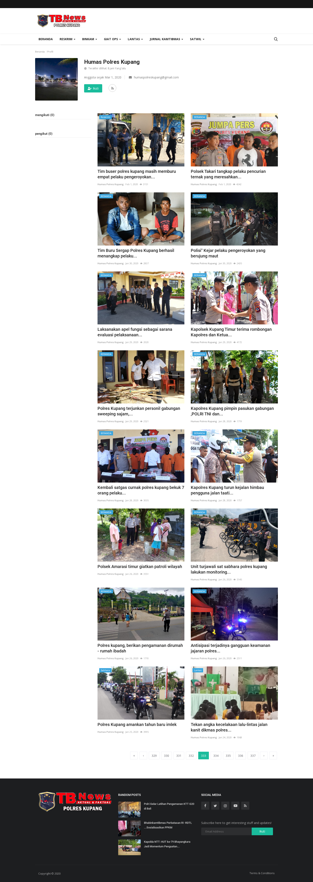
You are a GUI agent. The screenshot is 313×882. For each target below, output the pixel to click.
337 (253, 756)
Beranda (46, 39)
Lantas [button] (134, 39)
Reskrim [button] (66, 39)
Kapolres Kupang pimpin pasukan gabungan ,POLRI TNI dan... (232, 411)
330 (166, 756)
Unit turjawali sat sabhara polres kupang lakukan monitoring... (229, 569)
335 (228, 756)
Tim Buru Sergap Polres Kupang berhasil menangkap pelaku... (136, 253)
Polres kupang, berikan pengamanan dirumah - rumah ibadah (140, 648)
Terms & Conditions (262, 873)
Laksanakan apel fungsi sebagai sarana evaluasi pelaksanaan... (135, 332)
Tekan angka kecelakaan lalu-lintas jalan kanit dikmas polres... (229, 727)
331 (178, 756)
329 (154, 756)
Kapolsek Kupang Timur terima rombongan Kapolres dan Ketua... (231, 332)
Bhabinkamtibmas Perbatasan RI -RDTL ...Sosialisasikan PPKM (168, 825)
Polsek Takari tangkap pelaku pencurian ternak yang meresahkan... (228, 174)
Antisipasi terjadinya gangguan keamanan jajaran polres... (230, 648)
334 (215, 756)
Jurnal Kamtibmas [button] (165, 39)
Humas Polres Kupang (111, 184)
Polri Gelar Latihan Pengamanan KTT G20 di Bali (169, 806)
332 (191, 756)
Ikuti (96, 88)
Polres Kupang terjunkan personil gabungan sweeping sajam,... (139, 411)
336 (240, 756)
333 (203, 756)
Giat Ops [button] (111, 39)
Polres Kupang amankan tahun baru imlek (137, 724)
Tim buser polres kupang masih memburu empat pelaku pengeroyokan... (137, 174)
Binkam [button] (88, 39)
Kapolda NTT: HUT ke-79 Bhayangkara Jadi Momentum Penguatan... (167, 844)
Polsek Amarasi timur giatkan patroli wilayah (140, 566)
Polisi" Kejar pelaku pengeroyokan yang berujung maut (228, 253)
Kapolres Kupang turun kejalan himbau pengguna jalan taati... (227, 490)
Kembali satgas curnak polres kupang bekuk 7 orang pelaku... (141, 490)
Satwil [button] (196, 39)
